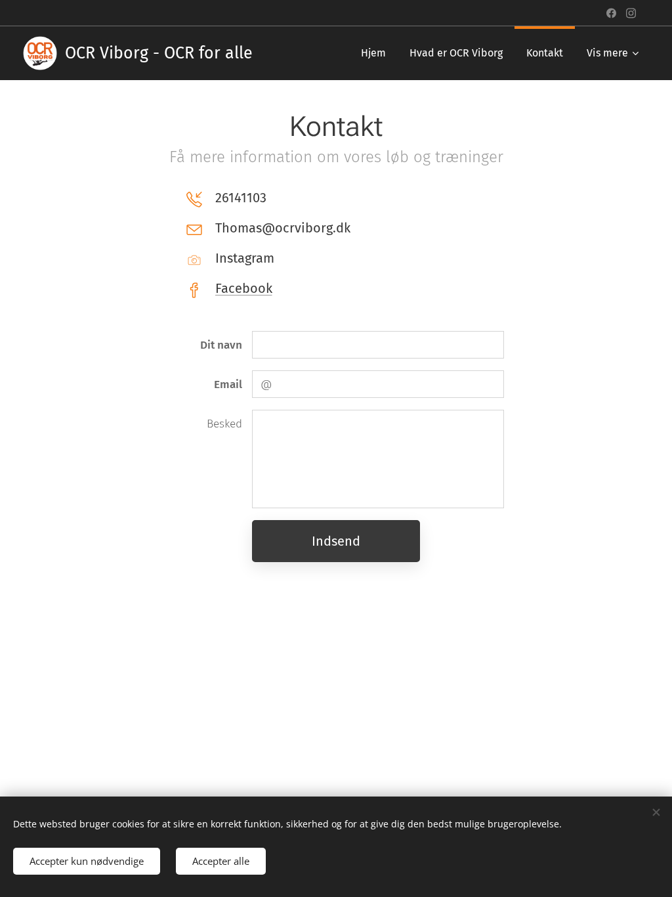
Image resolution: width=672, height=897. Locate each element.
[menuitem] (373, 53)
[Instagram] (631, 13)
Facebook (243, 288)
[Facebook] (611, 13)
